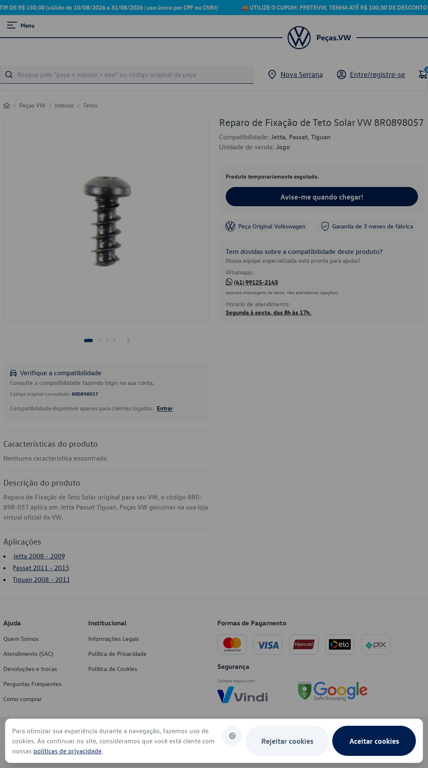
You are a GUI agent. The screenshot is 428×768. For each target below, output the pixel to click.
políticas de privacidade (67, 751)
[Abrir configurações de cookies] (232, 735)
